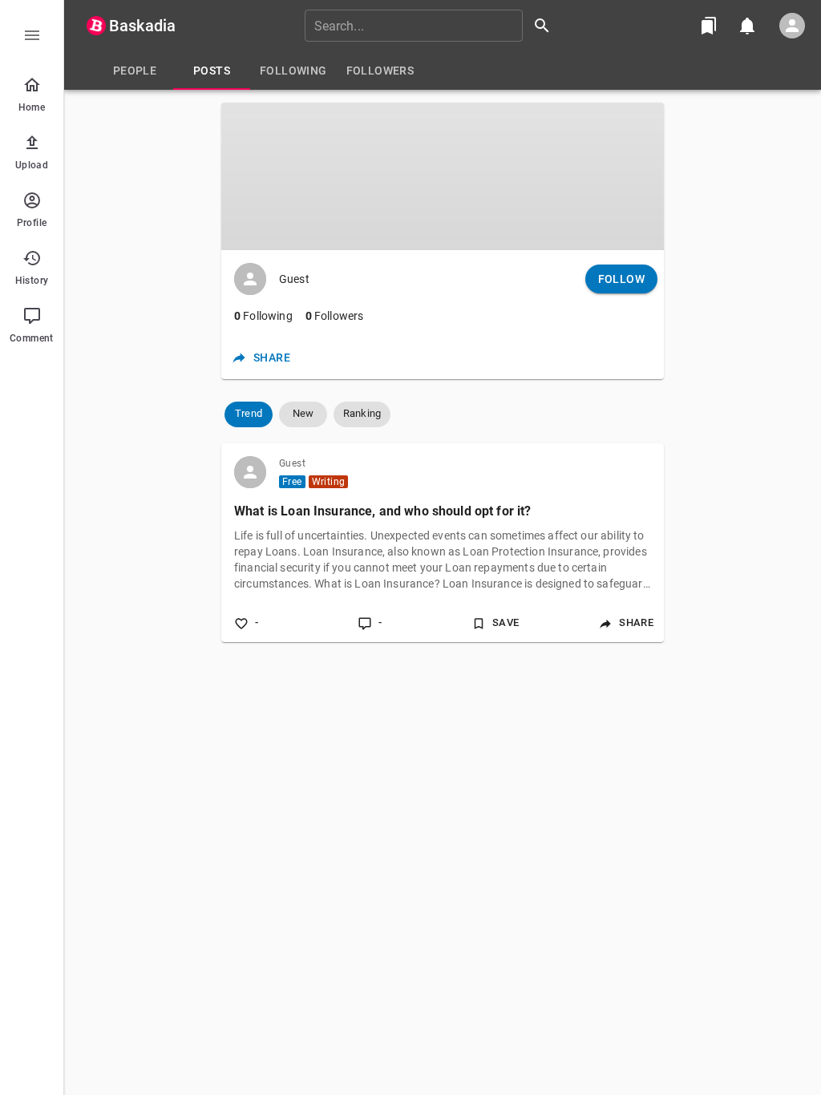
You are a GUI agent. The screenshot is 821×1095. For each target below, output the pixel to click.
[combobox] (433, 25)
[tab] (134, 70)
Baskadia (142, 25)
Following (263, 315)
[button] (248, 414)
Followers (334, 315)
